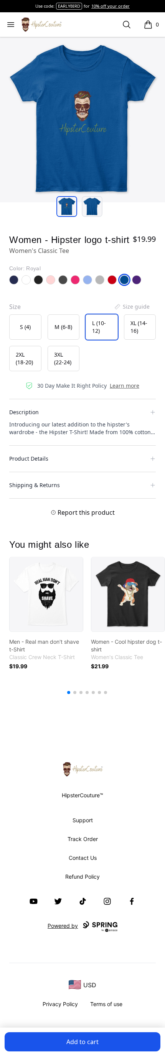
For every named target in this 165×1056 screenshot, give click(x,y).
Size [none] (15, 306)
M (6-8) (63, 327)
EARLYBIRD (69, 6)
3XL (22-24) (62, 358)
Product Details (28, 458)
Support (83, 820)
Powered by (63, 925)
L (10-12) (99, 326)
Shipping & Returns (34, 485)
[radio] (25, 327)
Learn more (124, 385)
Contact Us (83, 857)
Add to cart (82, 1042)
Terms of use (106, 1004)
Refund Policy (82, 876)
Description (24, 412)
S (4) (25, 327)
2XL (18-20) (24, 358)
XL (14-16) (138, 326)
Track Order (83, 839)
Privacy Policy (60, 1004)
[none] (132, 307)
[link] (46, 594)
